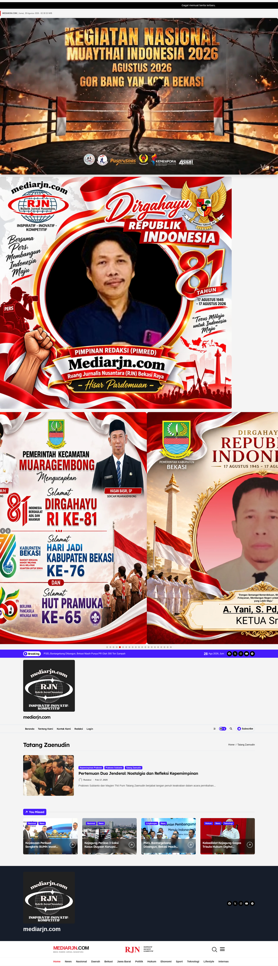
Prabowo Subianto (114, 768)
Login (90, 728)
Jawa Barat (124, 961)
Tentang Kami (45, 728)
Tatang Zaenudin (133, 768)
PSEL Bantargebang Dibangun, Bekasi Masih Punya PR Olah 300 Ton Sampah (159, 848)
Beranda (29, 728)
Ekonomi (166, 961)
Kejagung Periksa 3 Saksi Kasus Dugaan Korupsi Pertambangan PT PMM (101, 846)
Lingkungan (151, 823)
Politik (139, 961)
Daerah (95, 961)
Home (57, 961)
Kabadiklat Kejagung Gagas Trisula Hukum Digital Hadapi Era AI (222, 846)
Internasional (226, 961)
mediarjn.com (36, 717)
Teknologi (228, 823)
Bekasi (108, 961)
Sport (179, 961)
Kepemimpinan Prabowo (91, 768)
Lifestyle (209, 961)
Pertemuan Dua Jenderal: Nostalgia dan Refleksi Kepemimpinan (138, 773)
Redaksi (78, 728)
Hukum (208, 823)
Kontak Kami (64, 728)
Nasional (32, 823)
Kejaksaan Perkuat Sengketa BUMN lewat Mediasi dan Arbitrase (40, 846)
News (42, 823)
